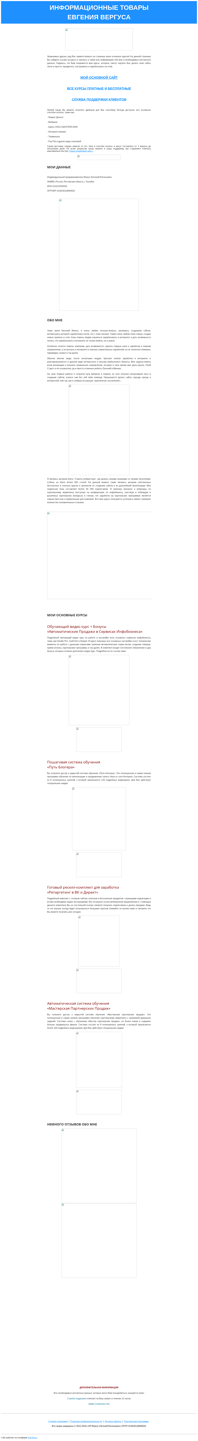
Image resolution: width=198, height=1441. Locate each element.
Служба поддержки (76, 1398)
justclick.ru (32, 1437)
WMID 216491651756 (99, 1404)
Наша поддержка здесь (81, 151)
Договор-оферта (113, 1421)
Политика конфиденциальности (86, 1421)
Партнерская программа (136, 1421)
